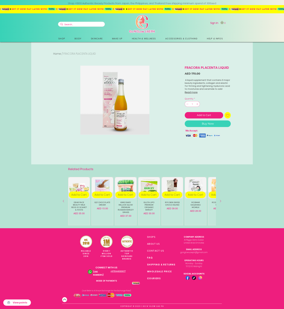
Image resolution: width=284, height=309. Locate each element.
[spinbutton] (192, 104)
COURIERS (154, 278)
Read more (191, 92)
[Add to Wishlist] (228, 115)
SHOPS (151, 237)
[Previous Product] (63, 201)
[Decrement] (187, 104)
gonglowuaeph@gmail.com (194, 252)
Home (57, 54)
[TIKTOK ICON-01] (193, 277)
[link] (224, 22)
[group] (142, 201)
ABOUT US (153, 243)
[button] (61, 38)
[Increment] (197, 104)
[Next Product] (221, 201)
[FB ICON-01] (187, 277)
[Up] (64, 299)
